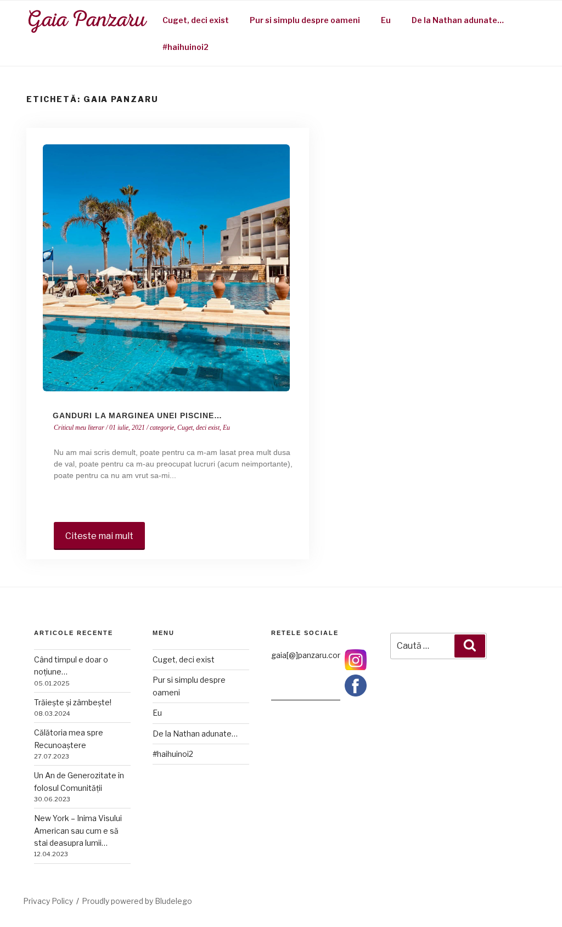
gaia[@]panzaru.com (308, 655)
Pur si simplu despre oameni (305, 20)
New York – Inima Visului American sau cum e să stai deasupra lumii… (78, 830)
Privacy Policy (48, 901)
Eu (386, 20)
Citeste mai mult (99, 536)
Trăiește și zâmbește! (72, 702)
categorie (162, 427)
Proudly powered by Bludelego (137, 901)
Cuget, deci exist (195, 20)
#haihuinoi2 (185, 47)
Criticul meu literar (79, 427)
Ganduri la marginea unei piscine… (137, 415)
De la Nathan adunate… (458, 20)
